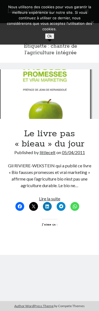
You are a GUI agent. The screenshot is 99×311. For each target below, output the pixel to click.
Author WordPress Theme (34, 306)
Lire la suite (49, 198)
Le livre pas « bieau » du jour (49, 94)
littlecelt (48, 152)
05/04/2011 (73, 152)
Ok (49, 36)
